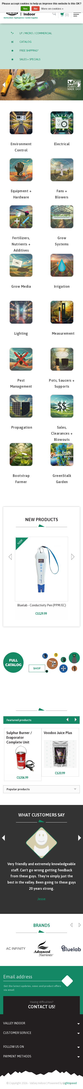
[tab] (41, 720)
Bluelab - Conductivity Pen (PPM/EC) (41, 605)
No (35, 8)
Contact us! (41, 1006)
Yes (25, 8)
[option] (41, 84)
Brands (41, 925)
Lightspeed (70, 1083)
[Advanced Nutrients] (43, 948)
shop (37, 668)
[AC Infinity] (16, 948)
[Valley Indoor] (20, 14)
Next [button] (79, 85)
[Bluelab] (71, 948)
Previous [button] (4, 85)
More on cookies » (52, 8)
